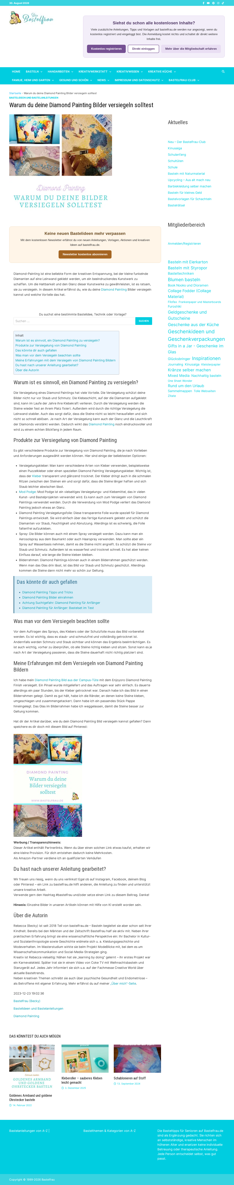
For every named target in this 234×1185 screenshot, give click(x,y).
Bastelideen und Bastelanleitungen (33, 97)
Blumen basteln (184, 279)
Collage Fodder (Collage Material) (189, 293)
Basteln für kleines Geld (185, 192)
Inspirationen (206, 358)
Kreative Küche (160, 71)
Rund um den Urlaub (186, 386)
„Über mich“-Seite (123, 983)
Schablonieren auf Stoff (130, 1078)
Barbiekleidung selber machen (189, 186)
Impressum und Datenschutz (137, 80)
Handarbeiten (59, 71)
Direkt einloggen (143, 48)
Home (16, 71)
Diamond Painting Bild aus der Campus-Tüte (66, 680)
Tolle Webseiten (205, 391)
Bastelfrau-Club (182, 80)
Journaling (175, 364)
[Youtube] (208, 3)
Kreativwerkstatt (93, 71)
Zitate (172, 396)
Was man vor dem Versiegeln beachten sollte (47, 355)
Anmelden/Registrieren (184, 243)
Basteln (32, 71)
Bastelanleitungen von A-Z (28, 1131)
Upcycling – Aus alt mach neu (189, 180)
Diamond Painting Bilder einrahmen (47, 597)
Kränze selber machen (189, 369)
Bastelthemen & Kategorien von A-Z (109, 1131)
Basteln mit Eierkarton (188, 262)
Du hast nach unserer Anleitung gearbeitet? (46, 365)
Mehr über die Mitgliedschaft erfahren (191, 48)
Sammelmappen (180, 391)
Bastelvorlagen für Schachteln (190, 199)
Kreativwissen (128, 71)
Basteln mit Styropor (187, 267)
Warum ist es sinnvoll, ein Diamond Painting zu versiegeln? (57, 340)
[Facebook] (204, 3)
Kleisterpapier (210, 364)
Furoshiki (174, 306)
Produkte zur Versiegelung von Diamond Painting (50, 345)
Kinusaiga (175, 148)
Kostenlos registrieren (106, 48)
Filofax (172, 302)
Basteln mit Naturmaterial (186, 173)
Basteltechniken (181, 273)
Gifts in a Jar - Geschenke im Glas (195, 348)
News (101, 80)
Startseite (15, 93)
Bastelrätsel (176, 205)
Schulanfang (177, 154)
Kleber (36, 476)
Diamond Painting (114, 289)
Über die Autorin (27, 370)
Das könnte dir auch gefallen (36, 350)
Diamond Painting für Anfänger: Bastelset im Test (58, 608)
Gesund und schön (73, 80)
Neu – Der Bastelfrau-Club (187, 142)
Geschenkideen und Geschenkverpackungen (196, 335)
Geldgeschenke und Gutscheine (187, 315)
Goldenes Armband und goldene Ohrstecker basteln (30, 1097)
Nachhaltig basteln (206, 376)
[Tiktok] (223, 3)
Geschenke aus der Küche (193, 324)
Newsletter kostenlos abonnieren (85, 254)
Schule (172, 167)
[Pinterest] (213, 3)
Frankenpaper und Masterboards (200, 302)
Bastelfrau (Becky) (27, 1001)
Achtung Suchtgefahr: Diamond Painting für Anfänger (61, 603)
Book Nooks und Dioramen (188, 285)
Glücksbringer (179, 359)
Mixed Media (179, 375)
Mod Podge (27, 492)
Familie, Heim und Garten (31, 80)
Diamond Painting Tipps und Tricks (47, 592)
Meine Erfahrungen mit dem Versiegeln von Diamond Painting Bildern (65, 360)
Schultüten (175, 161)
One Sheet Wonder (180, 380)
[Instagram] (218, 3)
